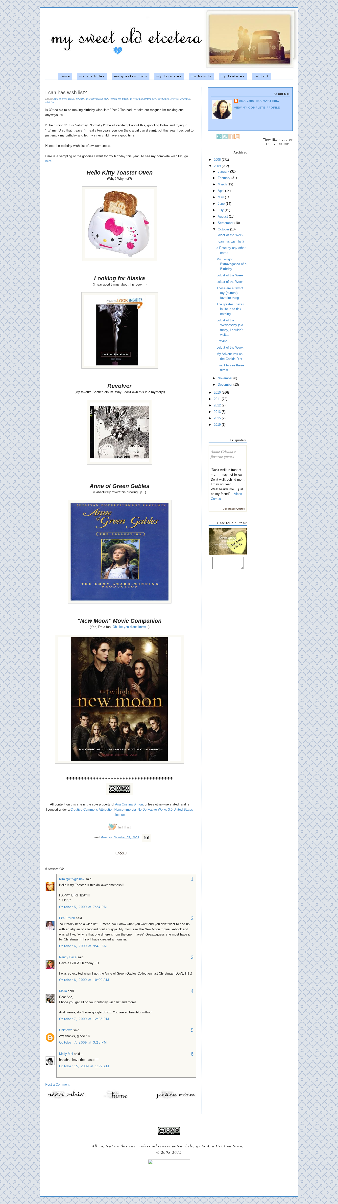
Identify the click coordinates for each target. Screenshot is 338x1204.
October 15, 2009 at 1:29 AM (84, 1066)
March (223, 184)
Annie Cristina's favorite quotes (223, 454)
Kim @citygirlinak (72, 879)
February (224, 178)
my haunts (201, 76)
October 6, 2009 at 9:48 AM (83, 946)
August (223, 216)
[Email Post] (145, 837)
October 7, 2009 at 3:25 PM (83, 1042)
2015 (218, 418)
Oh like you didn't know (129, 627)
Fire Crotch (67, 918)
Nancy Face (67, 957)
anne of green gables (63, 98)
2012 (218, 405)
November (225, 378)
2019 (218, 424)
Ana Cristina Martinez (259, 100)
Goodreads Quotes (234, 508)
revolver (174, 98)
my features (233, 76)
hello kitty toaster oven (97, 98)
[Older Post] (175, 1099)
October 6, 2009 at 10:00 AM (84, 980)
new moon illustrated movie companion (149, 98)
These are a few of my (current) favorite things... (230, 293)
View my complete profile (257, 107)
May (221, 197)
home (65, 76)
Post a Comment (57, 1084)
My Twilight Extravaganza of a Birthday (231, 264)
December (225, 384)
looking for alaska (119, 98)
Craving (222, 341)
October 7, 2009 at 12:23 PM (84, 1019)
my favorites (169, 76)
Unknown (65, 1030)
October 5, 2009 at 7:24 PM (83, 907)
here (48, 161)
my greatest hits (131, 76)
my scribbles (92, 76)
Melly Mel (66, 1054)
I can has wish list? (66, 92)
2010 (218, 392)
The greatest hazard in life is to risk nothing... (231, 309)
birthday (80, 98)
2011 (218, 399)
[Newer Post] (66, 1099)
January (224, 171)
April (221, 191)
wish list (49, 102)
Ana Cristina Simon (129, 804)
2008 (218, 159)
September (226, 223)
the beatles (185, 98)
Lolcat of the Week (230, 235)
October (224, 229)
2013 (218, 412)
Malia (63, 991)
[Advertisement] (169, 1180)
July (221, 210)
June (222, 203)
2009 (218, 166)
